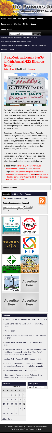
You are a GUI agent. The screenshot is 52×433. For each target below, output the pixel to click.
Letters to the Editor (39, 45)
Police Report (6, 30)
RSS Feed (9, 198)
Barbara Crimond (10, 69)
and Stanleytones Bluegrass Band (24, 172)
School (40, 19)
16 (16, 404)
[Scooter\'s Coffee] (30, 234)
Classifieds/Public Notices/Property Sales (15, 45)
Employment (6, 24)
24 (20, 409)
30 (16, 413)
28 (8, 413)
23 (16, 409)
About (12, 49)
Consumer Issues (34, 166)
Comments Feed (21, 198)
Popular (28, 194)
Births (25, 24)
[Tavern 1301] (11, 253)
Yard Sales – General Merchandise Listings (16, 41)
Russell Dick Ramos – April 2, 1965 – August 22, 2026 (25, 319)
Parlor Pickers (19, 180)
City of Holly (21, 166)
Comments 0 (31, 69)
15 (12, 404)
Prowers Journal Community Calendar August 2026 (19, 37)
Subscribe (6, 194)
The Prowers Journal (21, 426)
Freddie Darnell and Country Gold (20, 177)
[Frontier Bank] (11, 272)
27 (4, 413)
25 (24, 409)
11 (24, 399)
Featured (12, 19)
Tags (21, 194)
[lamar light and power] (11, 291)
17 (20, 404)
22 (12, 409)
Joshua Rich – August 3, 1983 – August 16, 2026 (23, 359)
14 (8, 404)
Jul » (10, 419)
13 (4, 404)
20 (4, 409)
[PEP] (30, 253)
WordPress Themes (27, 429)
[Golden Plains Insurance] (30, 272)
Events (32, 19)
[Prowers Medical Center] (11, 234)
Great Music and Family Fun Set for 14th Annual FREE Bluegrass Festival (24, 61)
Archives (4, 49)
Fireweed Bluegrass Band (24, 174)
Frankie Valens (42, 174)
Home (3, 19)
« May (4, 419)
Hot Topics (22, 19)
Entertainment (11, 168)
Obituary (34, 24)
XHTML (38, 429)
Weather (17, 24)
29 (12, 413)
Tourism (37, 168)
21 (8, 409)
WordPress (15, 429)
